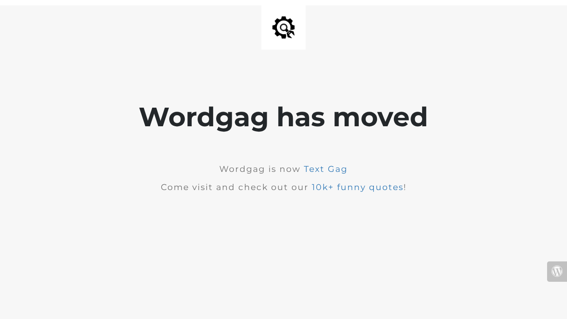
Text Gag (326, 169)
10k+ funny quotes (358, 187)
